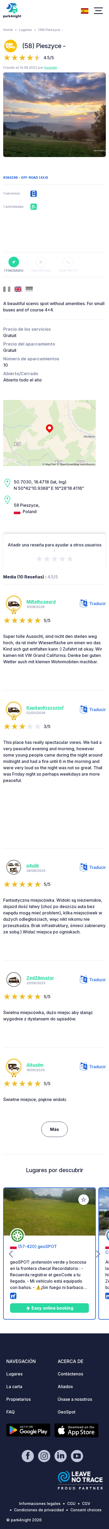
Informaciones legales (40, 1503)
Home (8, 30)
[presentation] (10, 114)
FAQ (10, 1412)
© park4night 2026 (24, 1520)
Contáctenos (70, 1373)
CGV (86, 1503)
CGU (71, 1503)
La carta (14, 1386)
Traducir (97, 603)
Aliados (65, 1386)
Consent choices (86, 1510)
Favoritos (41, 271)
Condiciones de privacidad (39, 1510)
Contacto (68, 271)
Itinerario (14, 271)
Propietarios (18, 1399)
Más (54, 1129)
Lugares (25, 30)
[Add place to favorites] (83, 1199)
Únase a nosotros (75, 1399)
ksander (50, 68)
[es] (84, 10)
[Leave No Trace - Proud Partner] (80, 1480)
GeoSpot (66, 1412)
